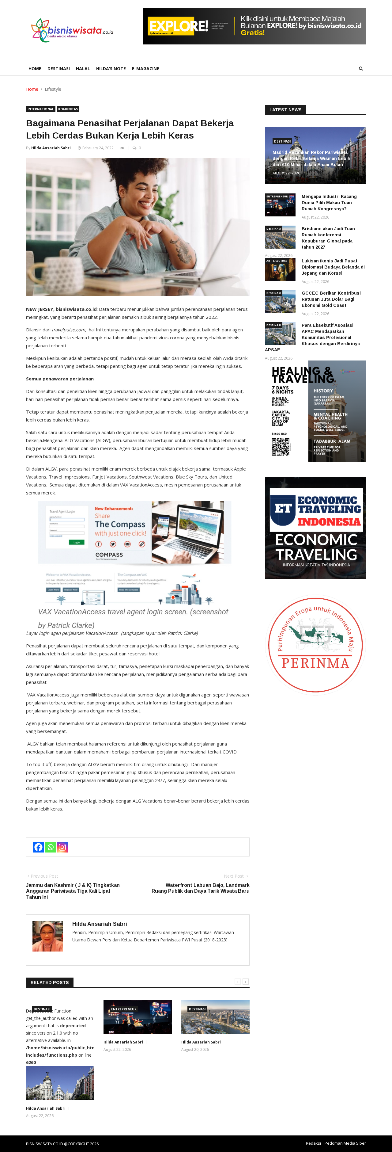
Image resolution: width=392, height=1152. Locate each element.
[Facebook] (38, 847)
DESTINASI (58, 68)
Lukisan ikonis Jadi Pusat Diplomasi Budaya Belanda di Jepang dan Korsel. (333, 267)
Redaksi (313, 1143)
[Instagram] (62, 847)
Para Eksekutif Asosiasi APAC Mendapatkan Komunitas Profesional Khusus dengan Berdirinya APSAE (312, 337)
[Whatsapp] (50, 847)
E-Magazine (145, 68)
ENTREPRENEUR (124, 1009)
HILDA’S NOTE (111, 68)
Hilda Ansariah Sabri (51, 148)
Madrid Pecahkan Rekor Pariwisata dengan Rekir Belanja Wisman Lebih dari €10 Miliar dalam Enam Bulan (311, 158)
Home (34, 68)
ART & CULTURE (276, 260)
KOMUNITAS (68, 109)
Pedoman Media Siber (345, 1143)
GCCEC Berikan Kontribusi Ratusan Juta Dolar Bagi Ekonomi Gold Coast (331, 299)
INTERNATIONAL (41, 109)
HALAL (83, 68)
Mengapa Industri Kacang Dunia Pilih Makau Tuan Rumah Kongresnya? (329, 202)
